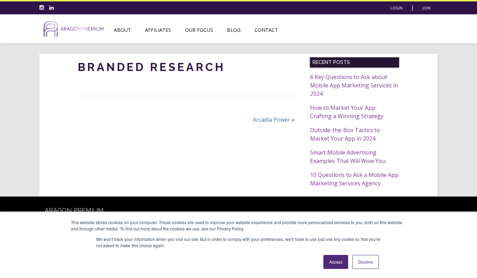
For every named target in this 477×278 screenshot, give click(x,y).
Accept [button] (335, 262)
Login (396, 7)
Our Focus (199, 30)
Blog (234, 30)
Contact (266, 30)
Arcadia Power (271, 119)
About (122, 30)
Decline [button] (365, 262)
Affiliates (158, 30)
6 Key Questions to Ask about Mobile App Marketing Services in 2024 (354, 85)
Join (427, 7)
